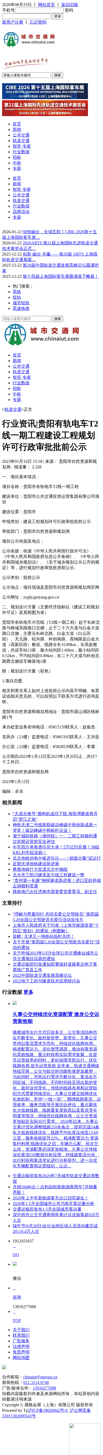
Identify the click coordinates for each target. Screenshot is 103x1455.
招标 (17, 157)
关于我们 (21, 1329)
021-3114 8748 (36, 1382)
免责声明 (21, 1352)
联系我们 (21, 1335)
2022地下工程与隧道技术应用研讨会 (46, 981)
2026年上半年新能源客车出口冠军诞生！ (51, 1198)
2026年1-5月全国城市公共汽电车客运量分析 (53, 1203)
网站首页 (46, 4)
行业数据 (21, 152)
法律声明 (21, 1346)
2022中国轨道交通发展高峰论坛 (42, 975)
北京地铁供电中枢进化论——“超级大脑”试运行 (57, 858)
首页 (17, 124)
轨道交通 (21, 140)
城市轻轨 (21, 303)
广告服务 (21, 1341)
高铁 (17, 291)
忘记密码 (38, 22)
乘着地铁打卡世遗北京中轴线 (40, 869)
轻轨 (17, 297)
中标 (17, 163)
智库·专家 (22, 146)
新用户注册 (12, 22)
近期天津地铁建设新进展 (36, 863)
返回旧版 (69, 4)
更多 (29, 992)
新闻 (17, 129)
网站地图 (21, 1357)
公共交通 (21, 135)
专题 (17, 168)
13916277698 (44, 1388)
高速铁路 (21, 308)
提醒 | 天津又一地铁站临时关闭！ (44, 936)
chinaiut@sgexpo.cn (40, 1377)
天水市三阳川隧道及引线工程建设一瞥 (49, 875)
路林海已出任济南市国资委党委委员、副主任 (55, 891)
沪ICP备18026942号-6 (48, 1410)
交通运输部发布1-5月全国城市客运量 (47, 1209)
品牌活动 (21, 211)
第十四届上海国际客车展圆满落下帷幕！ (61, 276)
